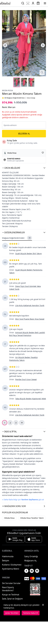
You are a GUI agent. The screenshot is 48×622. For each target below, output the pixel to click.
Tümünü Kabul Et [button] (30, 613)
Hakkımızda (7, 556)
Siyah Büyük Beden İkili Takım (28, 253)
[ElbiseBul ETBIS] (35, 589)
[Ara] (22, 3)
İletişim (5, 560)
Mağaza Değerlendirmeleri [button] (16, 238)
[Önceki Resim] (5, 45)
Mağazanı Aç (30, 560)
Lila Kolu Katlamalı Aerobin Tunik (29, 305)
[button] (24, 168)
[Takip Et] (43, 153)
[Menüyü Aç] (45, 3)
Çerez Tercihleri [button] (12, 613)
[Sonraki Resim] (43, 45)
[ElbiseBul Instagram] (37, 571)
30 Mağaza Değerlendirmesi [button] (14, 98)
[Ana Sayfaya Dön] (5, 3)
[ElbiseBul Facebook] (26, 571)
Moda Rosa (7, 90)
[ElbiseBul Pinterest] (32, 571)
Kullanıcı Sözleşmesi (11, 564)
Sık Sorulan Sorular (11, 583)
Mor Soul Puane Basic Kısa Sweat (29, 319)
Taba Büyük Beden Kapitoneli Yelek (30, 398)
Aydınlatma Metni (10, 568)
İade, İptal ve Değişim (12, 598)
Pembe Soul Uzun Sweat (26, 379)
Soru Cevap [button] (31, 98)
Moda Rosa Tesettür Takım (32, 518)
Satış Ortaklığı (31, 556)
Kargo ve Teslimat (10, 594)
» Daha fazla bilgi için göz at (23, 499)
